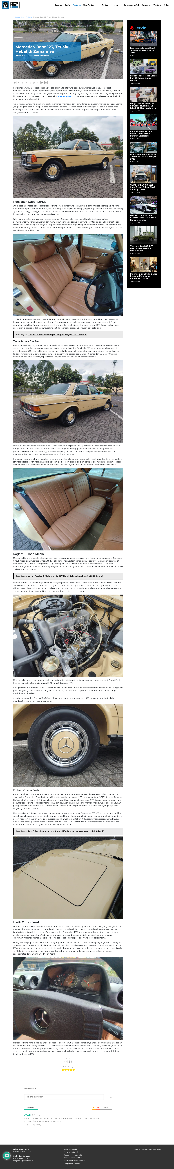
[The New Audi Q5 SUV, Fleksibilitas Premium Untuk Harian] (143, 235)
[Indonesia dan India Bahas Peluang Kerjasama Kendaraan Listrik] (143, 264)
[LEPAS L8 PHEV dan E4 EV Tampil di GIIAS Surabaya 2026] (143, 147)
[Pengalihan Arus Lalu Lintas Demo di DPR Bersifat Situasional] (143, 122)
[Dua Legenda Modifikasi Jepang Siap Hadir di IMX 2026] (143, 39)
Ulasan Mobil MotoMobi (73, 1155)
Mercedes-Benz (65, 96)
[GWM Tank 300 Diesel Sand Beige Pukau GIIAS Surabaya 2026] (143, 174)
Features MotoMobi (71, 1152)
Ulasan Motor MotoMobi (73, 1158)
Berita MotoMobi (70, 1149)
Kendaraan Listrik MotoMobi (74, 1161)
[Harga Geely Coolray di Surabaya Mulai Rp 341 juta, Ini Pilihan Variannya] (143, 94)
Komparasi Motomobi (72, 1164)
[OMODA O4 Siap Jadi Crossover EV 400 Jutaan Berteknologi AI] (143, 205)
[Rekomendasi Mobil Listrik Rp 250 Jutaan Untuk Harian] (143, 66)
